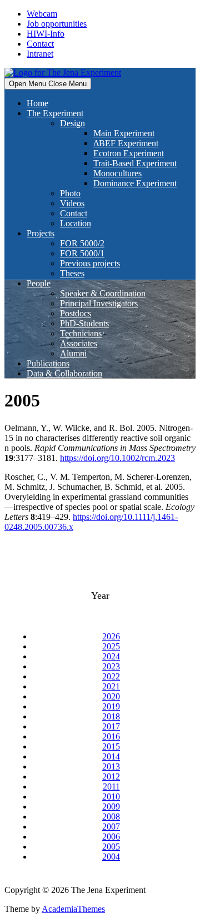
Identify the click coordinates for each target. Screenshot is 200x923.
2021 (111, 686)
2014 (111, 756)
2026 (111, 636)
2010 (111, 796)
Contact (40, 43)
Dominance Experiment (135, 183)
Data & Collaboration (64, 373)
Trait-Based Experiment (135, 163)
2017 (111, 726)
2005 (111, 846)
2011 (111, 786)
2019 (111, 706)
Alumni (73, 353)
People (39, 283)
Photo (70, 193)
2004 (111, 856)
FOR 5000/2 (82, 243)
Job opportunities (57, 23)
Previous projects (90, 263)
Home (37, 103)
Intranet (40, 53)
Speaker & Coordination (103, 293)
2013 (111, 766)
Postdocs (75, 313)
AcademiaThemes (73, 909)
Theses (72, 273)
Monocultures (117, 173)
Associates (78, 343)
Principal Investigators (99, 303)
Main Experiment (123, 133)
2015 (111, 746)
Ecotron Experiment (128, 153)
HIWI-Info (45, 33)
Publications (48, 363)
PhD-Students (84, 323)
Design (72, 123)
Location (75, 223)
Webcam (42, 13)
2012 (111, 776)
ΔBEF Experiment (125, 143)
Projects (40, 233)
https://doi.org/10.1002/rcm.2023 (117, 458)
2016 (111, 736)
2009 (111, 806)
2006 (111, 836)
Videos (72, 203)
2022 (111, 676)
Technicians (81, 333)
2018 (111, 716)
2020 (111, 696)
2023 (111, 666)
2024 (111, 656)
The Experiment (55, 113)
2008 (111, 816)
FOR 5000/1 (82, 253)
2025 (111, 646)
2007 (111, 826)
